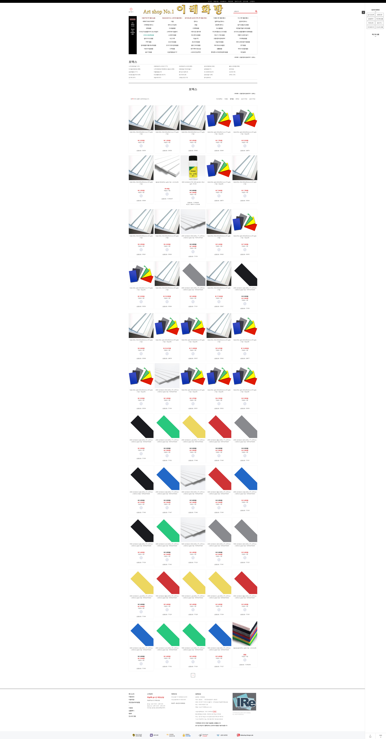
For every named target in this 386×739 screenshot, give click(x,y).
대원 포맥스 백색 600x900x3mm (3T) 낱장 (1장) (167, 289)
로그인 (210, 1)
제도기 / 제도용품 (219, 35)
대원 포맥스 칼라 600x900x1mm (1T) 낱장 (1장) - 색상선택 (218, 183)
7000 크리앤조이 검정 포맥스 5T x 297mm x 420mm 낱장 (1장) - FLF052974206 (141, 545)
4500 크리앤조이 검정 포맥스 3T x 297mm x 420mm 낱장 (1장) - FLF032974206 (141, 441)
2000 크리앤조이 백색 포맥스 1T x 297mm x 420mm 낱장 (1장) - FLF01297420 (193, 237)
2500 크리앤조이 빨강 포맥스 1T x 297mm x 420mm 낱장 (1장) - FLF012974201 (218, 441)
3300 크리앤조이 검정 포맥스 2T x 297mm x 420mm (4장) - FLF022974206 (141, 493)
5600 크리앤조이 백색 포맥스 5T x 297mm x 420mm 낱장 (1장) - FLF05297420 (193, 545)
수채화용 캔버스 (148, 25)
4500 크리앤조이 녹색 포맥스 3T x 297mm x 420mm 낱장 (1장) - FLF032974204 (167, 649)
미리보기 (141, 145)
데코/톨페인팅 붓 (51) (159, 75)
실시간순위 (371, 15)
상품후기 (131, 711)
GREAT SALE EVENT (148, 21)
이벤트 (131, 708)
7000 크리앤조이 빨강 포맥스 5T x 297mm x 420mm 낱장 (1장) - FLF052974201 (167, 597)
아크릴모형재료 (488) (134, 69)
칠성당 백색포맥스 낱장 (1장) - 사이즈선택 (167, 182)
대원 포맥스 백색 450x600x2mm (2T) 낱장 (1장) (218, 341)
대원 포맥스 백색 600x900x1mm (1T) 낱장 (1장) (193, 133)
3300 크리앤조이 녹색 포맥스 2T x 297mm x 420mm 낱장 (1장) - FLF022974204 (167, 545)
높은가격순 (244, 99)
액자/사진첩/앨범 (243, 49)
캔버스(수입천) (172, 25)
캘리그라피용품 (195, 45)
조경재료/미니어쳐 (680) (185, 66)
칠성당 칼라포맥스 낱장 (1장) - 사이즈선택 (245, 648)
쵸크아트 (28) (182, 75)
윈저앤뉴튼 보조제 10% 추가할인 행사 (196, 18)
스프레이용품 (172, 35)
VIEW (214, 711)
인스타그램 (379, 27)
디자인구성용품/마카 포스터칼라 (148, 32)
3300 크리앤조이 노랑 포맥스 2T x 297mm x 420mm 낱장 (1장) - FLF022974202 (141, 597)
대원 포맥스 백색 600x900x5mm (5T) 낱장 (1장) (218, 289)
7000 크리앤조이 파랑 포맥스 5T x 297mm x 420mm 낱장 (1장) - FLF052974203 (218, 649)
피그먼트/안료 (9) (209, 72)
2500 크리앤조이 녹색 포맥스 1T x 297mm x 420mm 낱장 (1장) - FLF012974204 (167, 441)
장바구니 (379, 23)
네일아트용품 (219, 42)
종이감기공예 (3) (183, 72)
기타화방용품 (243, 38)
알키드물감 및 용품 (243, 25)
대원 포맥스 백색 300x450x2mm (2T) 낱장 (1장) (244, 183)
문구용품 (243, 45)
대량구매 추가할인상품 (148, 18)
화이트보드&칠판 (219, 45)
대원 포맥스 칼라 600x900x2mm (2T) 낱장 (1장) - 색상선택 (244, 133)
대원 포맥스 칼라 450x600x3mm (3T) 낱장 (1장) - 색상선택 (244, 237)
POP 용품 (148, 42)
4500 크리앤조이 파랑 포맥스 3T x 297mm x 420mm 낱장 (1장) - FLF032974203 (244, 493)
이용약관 (131, 699)
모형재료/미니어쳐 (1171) (161, 66)
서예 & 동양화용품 (148, 35)
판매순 (237, 99)
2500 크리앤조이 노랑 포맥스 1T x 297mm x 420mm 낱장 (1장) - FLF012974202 (193, 441)
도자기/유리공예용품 (172, 45)
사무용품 (172, 49)
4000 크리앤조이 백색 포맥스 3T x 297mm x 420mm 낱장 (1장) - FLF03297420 (167, 391)
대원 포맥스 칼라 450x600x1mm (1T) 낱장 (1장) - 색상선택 (141, 289)
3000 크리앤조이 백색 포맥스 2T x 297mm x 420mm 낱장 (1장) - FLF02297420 (193, 493)
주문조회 (230, 1)
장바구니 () (238, 1)
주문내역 (370, 23)
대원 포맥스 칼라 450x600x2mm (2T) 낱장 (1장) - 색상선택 (218, 391)
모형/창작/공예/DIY (219, 38)
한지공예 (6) (207, 77)
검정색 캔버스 (243, 21)
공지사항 (245, 1)
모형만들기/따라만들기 (185, 69)
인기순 (232, 99)
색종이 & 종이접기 (243, 35)
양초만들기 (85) (208, 75)
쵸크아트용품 (196, 42)
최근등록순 (219, 99)
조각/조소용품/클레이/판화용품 (243, 32)
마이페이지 (371, 27)
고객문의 (252, 1)
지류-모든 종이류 (196, 32)
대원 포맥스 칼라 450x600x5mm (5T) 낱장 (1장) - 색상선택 (193, 341)
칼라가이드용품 (148, 38)
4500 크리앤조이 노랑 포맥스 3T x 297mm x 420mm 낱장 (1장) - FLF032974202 (218, 597)
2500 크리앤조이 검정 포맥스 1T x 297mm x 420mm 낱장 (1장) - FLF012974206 (244, 289)
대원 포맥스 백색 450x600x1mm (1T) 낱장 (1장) (141, 133)
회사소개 (131, 694)
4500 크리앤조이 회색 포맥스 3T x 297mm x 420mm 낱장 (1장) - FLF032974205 (193, 289)
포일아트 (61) (157, 77)
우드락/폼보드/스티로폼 (219, 32)
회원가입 (216, 1)
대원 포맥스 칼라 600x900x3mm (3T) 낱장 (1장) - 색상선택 (244, 341)
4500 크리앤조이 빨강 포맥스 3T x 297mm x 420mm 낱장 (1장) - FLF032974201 (244, 597)
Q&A (130, 713)
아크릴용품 (172, 28)
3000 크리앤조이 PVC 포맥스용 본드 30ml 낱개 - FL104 (193, 183)
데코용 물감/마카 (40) (134, 75)
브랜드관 (379, 15)
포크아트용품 (172, 42)
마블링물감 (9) (158, 72)
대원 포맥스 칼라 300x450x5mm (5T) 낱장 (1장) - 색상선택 (244, 391)
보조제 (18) (232, 72)
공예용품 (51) (207, 69)
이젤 (172, 21)
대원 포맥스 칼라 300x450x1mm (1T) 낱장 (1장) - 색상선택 (218, 133)
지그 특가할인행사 (243, 18)
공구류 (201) (132, 77)
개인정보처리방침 (134, 702)
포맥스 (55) (232, 75)
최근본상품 (379, 19)
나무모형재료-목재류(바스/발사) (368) (164, 69)
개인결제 (243, 52)
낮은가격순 (252, 99)
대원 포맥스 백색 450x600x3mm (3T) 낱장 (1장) (218, 237)
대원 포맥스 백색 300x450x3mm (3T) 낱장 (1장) (141, 183)
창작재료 (231, 69)
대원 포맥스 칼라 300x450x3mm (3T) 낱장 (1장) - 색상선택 (141, 391)
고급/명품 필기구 (172, 52)
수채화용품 (195, 28)
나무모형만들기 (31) (134, 66)
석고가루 (172, 38)
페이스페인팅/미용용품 (243, 42)
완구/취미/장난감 (196, 49)
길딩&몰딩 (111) (133, 72)
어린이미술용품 (148, 49)
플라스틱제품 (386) (234, 66)
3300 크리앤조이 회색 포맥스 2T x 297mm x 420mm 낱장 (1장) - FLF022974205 (218, 545)
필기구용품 (148, 52)
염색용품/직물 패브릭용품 (148, 45)
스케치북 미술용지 (172, 32)
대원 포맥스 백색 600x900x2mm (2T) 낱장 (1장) (141, 237)
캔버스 (196, 21)
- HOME (236, 57)
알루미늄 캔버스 (219, 21)
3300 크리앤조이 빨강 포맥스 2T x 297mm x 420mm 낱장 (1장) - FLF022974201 (218, 493)
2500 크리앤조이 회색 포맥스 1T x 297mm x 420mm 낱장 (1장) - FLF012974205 (244, 441)
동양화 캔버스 (219, 25)
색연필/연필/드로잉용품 (243, 28)
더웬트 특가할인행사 (219, 18)
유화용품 (148, 28)
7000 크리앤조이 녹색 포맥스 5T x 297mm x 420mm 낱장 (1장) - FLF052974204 (193, 649)
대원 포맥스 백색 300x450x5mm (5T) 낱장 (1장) (167, 237)
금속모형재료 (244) (209, 66)
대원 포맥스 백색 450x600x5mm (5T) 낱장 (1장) (141, 341)
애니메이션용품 (195, 35)
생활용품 (219, 49)
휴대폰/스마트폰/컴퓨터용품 (219, 52)
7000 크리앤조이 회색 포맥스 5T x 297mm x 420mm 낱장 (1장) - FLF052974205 (244, 545)
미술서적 (195, 38)
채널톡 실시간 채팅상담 (153, 700)
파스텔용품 (219, 28)
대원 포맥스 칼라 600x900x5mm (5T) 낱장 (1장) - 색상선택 (167, 341)
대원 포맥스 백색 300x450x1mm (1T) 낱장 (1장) (167, 133)
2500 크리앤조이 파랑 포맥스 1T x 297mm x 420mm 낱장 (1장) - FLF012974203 (167, 493)
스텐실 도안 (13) (183, 77)
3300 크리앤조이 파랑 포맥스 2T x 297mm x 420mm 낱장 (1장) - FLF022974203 (141, 649)
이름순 (226, 99)
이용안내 (131, 697)
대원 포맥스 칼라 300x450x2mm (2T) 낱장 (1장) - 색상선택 (193, 391)
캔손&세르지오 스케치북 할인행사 (172, 18)
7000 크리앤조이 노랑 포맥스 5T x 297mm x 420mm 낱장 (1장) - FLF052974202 (193, 597)
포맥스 (253, 57)
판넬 (196, 25)
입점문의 (370, 19)
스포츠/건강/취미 (196, 52)
